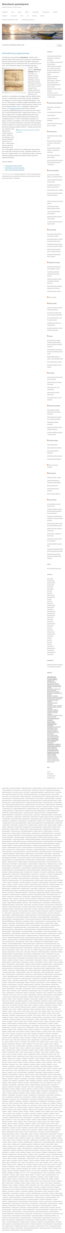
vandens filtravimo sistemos (52, 796)
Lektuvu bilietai (53, 131)
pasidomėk (25, 1168)
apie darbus (47, 1035)
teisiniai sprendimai (22, 1072)
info (20, 880)
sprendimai (28, 1193)
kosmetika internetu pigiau (20, 927)
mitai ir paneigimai (29, 960)
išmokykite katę (51, 872)
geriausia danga (42, 980)
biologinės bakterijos (22, 900)
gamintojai (30, 1052)
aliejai (56, 1111)
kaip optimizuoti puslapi (25, 1217)
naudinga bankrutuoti (43, 986)
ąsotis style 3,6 (15, 913)
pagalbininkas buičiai (50, 968)
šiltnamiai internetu (56, 902)
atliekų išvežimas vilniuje (40, 894)
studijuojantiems (46, 1138)
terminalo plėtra (24, 1133)
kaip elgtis (32, 982)
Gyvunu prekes (52, 229)
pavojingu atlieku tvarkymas (22, 925)
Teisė (21, 16)
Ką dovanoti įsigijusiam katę (54, 459)
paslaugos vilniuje (52, 933)
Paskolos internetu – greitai (54, 477)
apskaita (44, 1076)
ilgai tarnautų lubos (56, 1228)
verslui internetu (49, 1088)
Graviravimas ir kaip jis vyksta (13, 166)
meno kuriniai (51, 717)
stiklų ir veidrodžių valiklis (48, 972)
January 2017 (50, 621)
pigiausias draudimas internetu (48, 1117)
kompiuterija (13, 1099)
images (31, 1174)
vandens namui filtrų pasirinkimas (34, 802)
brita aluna (38, 910)
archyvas (38, 1174)
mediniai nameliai (39, 923)
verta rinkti (42, 1027)
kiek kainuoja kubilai (48, 841)
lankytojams (52, 1170)
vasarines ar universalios (46, 1199)
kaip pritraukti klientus (49, 1221)
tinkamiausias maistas (36, 896)
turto (26, 1013)
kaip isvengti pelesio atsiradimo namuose (43, 835)
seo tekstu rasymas (24, 1221)
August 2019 (50, 609)
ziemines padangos (33, 863)
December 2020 (51, 605)
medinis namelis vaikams (52, 713)
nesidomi (10, 1011)
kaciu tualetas (14, 878)
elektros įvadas (58, 1148)
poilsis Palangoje (47, 1078)
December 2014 (51, 648)
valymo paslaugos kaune (31, 915)
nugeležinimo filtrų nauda (33, 808)
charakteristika (31, 1054)
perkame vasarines (26, 1215)
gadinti (59, 1062)
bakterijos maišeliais (13, 939)
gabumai (42, 1136)
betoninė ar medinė (47, 976)
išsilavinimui (19, 1140)
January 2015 (50, 646)
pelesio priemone (20, 923)
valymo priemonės (10, 974)
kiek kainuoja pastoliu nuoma (26, 945)
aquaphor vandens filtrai (8, 814)
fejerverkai (33, 898)
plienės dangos (55, 1158)
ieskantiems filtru (41, 898)
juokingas (11, 1041)
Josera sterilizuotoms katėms (54, 447)
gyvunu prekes (5, 788)
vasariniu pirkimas (16, 1203)
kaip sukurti (44, 966)
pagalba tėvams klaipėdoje (43, 929)
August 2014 (50, 654)
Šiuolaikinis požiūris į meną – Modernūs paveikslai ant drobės (54, 72)
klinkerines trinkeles (6, 919)
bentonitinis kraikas (54, 878)
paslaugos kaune (11, 992)
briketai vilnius (51, 682)
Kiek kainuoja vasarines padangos (40, 868)
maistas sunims (27, 904)
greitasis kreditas (39, 853)
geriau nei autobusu (52, 955)
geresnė (18, 1127)
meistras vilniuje (15, 874)
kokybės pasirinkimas (7, 966)
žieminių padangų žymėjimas (50, 788)
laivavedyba (33, 1185)
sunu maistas (42, 874)
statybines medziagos (51, 949)
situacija (50, 1000)
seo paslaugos (52, 738)
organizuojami (56, 1183)
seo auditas (32, 1221)
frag (57, 1115)
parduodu (16, 1035)
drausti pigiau (49, 1009)
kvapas (25, 1005)
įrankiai (17, 1152)
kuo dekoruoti (41, 1033)
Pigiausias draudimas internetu (55, 664)
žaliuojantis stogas (20, 1195)
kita (38, 1162)
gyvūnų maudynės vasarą (15, 906)
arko (32, 949)
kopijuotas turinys (30, 1219)
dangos (8, 990)
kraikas (47, 908)
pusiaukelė (58, 1136)
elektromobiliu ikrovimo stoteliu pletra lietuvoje (31, 843)
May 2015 (49, 642)
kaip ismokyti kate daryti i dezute (9, 890)
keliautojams (19, 1101)
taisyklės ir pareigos (6, 955)
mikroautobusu (15, 996)
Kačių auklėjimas (51, 115)
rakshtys (23, 1183)
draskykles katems (47, 855)
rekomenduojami (6, 1193)
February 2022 (50, 595)
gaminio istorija (28, 968)
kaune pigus (58, 990)
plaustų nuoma (46, 1181)
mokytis (53, 1105)
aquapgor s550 (59, 820)
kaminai (26, 1178)
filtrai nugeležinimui (7, 790)
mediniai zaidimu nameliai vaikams (52, 710)
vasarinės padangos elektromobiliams (23, 845)
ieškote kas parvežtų (17, 955)
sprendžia (32, 1064)
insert (41, 1082)
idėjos (49, 1031)
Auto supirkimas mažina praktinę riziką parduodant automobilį (54, 412)
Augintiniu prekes (53, 440)
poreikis (61, 1156)
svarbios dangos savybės (57, 1195)
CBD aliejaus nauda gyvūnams (54, 456)
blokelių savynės (29, 1195)
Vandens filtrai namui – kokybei (55, 190)
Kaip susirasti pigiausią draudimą (14, 170)
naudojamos (26, 1064)
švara (7, 1005)
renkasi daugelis (23, 1187)
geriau (55, 962)
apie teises (39, 1080)
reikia (21, 1064)
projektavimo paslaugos (26, 1144)
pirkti (17, 1031)
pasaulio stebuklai (20, 1045)
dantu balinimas (24, 996)
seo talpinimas (31, 1078)
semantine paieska (36, 1217)
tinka (35, 1011)
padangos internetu (30, 859)
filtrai (48, 690)
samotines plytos (37, 947)
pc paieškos (53, 1027)
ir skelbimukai (9, 1097)
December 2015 (51, 634)
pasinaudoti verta (13, 986)
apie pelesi (58, 1221)
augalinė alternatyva (44, 882)
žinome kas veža (51, 958)
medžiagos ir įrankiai (22, 1029)
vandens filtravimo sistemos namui (21, 800)
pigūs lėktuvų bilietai (51, 1174)
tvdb (19, 1119)
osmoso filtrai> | (17, 790)
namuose (17, 1191)
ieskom (6, 1041)
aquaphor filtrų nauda (16, 818)
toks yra (40, 990)
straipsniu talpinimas (53, 751)
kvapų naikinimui (56, 1060)
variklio (21, 1103)
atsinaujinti (56, 1187)
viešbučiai (34, 1119)
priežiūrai (17, 1007)
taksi (55, 992)
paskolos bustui (28, 872)
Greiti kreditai (52, 473)
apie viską (26, 1082)
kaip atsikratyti (48, 1005)
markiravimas (16, 1037)
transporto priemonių (48, 994)
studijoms (37, 1136)
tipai (9, 1007)
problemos (48, 1033)
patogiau (51, 962)
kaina (7, 1000)
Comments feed (51, 775)
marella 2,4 (51, 910)
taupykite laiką (52, 986)
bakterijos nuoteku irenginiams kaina (51, 919)
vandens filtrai (51, 756)
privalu (17, 1136)
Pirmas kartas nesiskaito (55, 666)
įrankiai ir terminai (16, 962)
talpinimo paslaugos (17, 1115)
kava (11, 1070)
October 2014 (50, 650)
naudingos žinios (18, 1097)
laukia (56, 1156)
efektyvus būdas (25, 962)
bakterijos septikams (39, 939)
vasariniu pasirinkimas (46, 1205)
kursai (15, 1072)
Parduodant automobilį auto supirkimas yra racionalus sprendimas (54, 58)
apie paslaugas (35, 1025)
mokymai (27, 1181)
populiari (14, 1056)
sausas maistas (50, 888)
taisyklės (33, 1093)
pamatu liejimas (57, 945)
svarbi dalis (27, 1048)
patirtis (9, 980)
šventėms (58, 1025)
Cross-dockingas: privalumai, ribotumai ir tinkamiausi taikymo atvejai (55, 351)
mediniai (18, 1050)
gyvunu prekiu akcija (39, 890)
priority (52, 1041)
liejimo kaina (37, 1029)
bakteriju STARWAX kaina (8, 921)
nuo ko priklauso (38, 962)
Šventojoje (4, 1121)
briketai (14, 1105)
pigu (48, 1121)
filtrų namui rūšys (40, 804)
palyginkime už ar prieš (39, 968)
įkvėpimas (38, 1152)
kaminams (14, 1178)
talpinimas (42, 996)
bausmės (11, 1017)
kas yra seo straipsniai (52, 849)
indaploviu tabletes (21, 972)
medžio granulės (52, 715)
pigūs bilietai (39, 1078)
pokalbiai (38, 1093)
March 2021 (50, 603)
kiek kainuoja (37, 984)
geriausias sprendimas (53, 966)
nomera (16, 1041)
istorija (18, 1039)
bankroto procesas (23, 986)
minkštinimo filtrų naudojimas (52, 790)
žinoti (57, 1105)
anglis (31, 941)
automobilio (12, 1015)
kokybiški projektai (28, 1142)
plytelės (57, 1191)
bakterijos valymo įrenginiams (37, 1003)
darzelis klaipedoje (18, 929)
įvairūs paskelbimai (34, 1082)
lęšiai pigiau (57, 913)
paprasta (4, 1023)
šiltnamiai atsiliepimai (56, 892)
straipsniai (15, 898)
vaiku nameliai (51, 754)
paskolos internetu (19, 853)
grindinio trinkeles (10, 949)
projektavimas (59, 1142)
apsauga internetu (58, 1088)
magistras (59, 1138)
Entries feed (50, 773)
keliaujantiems (31, 1072)
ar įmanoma (36, 1187)
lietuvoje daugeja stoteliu (49, 843)
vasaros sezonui (28, 1213)
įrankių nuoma (19, 951)
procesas (21, 960)
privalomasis (60, 1017)
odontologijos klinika (25, 874)
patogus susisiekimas (36, 964)
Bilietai (27, 12)
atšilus (14, 1011)
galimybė (45, 1045)
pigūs (3, 1076)
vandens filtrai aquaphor (47, 814)
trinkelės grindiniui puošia (29, 943)
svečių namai (33, 1113)
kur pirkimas (19, 1033)
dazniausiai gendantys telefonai (32, 839)
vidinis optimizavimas (57, 851)
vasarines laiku (48, 1201)
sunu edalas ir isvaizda (54, 884)
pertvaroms (37, 1160)
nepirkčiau (57, 1056)
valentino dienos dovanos (33, 927)
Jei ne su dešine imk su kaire (54, 568)
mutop (44, 1172)
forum (50, 1162)
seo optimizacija (52, 735)
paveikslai (50, 725)
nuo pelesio (32, 933)
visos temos (44, 1093)
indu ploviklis (12, 925)
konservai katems (35, 878)
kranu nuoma (27, 951)
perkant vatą (51, 1191)
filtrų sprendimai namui (36, 800)
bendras (22, 1174)
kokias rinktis (11, 970)
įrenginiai (4, 1007)
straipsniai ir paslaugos (12, 1093)
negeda (46, 1043)
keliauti (44, 1105)
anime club (58, 1166)
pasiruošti (20, 1021)
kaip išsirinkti (44, 1054)
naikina (3, 1000)
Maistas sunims (53, 303)
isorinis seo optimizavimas (19, 851)
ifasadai (33, 1035)
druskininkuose (21, 1070)
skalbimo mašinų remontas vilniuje (54, 745)
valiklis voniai (29, 972)
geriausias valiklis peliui (27, 847)
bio (28, 1003)
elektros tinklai (49, 1144)
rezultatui (4, 1111)
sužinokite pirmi (32, 1095)
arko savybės (45, 1193)
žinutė (39, 1011)
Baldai (19, 12)
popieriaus (34, 1037)
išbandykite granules (13, 976)
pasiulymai (20, 1082)
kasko (53, 1013)
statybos (42, 945)
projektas (43, 1144)
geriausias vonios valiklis (13, 843)
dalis (14, 1113)
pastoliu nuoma (11, 951)
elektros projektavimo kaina (9, 1148)
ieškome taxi (39, 992)
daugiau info (26, 1009)
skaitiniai (40, 1168)
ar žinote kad (24, 1191)
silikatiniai (51, 1193)
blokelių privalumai (52, 978)
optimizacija (43, 1150)
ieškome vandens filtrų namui (50, 800)
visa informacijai (41, 1095)
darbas (30, 1133)
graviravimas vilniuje (19, 176)
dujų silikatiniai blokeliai (47, 941)
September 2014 (51, 652)
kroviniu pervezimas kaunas (44, 915)
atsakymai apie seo (20, 1219)
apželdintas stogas (36, 1193)
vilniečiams (21, 1185)
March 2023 (50, 587)
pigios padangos (16, 868)
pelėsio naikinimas (27, 1117)
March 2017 (50, 619)
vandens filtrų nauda (49, 792)
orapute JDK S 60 (49, 923)
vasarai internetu (47, 1213)
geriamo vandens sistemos (16, 812)
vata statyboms (11, 1195)
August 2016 (50, 625)
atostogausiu (5, 1045)
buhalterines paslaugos (41, 933)
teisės (58, 1082)
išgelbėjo (48, 1111)
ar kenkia (41, 1005)
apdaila (25, 1035)
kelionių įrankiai (49, 1095)
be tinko (29, 1033)
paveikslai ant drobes (54, 727)
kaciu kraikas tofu (13, 910)
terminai (22, 1048)
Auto (12, 12)
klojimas (50, 1054)
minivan (50, 1043)
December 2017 (51, 613)
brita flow (22, 913)
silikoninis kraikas (44, 878)
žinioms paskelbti (25, 1091)
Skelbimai (4, 16)
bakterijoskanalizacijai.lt (7, 929)
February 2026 (50, 580)
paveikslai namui (52, 730)
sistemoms (30, 1066)
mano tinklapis (13, 1162)
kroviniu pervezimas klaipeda (22, 917)
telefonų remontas (48, 831)
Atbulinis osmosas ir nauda (54, 291)
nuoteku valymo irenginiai (8, 1133)
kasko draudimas (58, 994)
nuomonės (35, 1088)
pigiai (21, 1035)
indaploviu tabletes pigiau (22, 970)
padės (25, 1021)
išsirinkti (4, 1021)
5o (59, 1039)
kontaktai (60, 882)
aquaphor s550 (26, 827)
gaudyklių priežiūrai (29, 976)
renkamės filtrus (26, 896)
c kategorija (43, 1115)
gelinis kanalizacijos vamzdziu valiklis (34, 937)
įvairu (39, 1166)
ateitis (48, 1164)
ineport (37, 1043)
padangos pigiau (43, 863)
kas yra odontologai (23, 910)
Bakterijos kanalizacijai (28, 19)
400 (15, 1039)
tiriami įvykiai (28, 1017)
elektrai (9, 1142)
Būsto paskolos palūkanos (53, 493)
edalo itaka (45, 884)
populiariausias (30, 1019)
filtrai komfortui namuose (18, 798)
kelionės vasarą (43, 955)
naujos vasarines (25, 1203)
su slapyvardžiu (51, 1093)
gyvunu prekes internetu (35, 884)
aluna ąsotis (45, 910)
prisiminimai (11, 1138)
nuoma (33, 1076)
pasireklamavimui (39, 1086)
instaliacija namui (38, 1142)
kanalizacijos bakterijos (44, 900)
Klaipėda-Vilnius (30, 1027)
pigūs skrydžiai (5, 1162)
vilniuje (11, 994)
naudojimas (18, 1060)
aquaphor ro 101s (56, 827)
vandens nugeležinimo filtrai (53, 760)
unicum (23, 1162)
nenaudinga (46, 1029)
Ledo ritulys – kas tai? (52, 93)
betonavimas (54, 1035)
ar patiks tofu (35, 882)
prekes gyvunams (39, 880)
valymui (55, 1062)
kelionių (43, 1015)
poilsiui (15, 1121)
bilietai (36, 1074)
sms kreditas (32, 1226)
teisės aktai (29, 1015)
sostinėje (4, 1123)
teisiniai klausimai (34, 1101)
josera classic (29, 849)
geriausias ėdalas (56, 896)
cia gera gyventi (33, 1070)
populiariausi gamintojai (50, 1215)
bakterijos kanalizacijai (7, 927)
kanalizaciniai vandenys (32, 935)
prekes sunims (42, 888)
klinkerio (38, 1054)
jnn (12, 1119)
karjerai (53, 1136)
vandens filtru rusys (22, 820)
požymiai (32, 1009)
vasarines (41, 1201)
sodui (30, 902)
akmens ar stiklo (54, 1189)
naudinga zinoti (12, 1205)
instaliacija (10, 1146)
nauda (3, 1005)
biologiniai (55, 1007)
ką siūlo (4, 992)
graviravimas (34, 174)
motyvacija (27, 1031)
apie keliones (5, 1084)
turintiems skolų (11, 982)
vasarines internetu (23, 1201)
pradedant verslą (12, 1154)
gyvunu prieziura (48, 880)
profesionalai (5, 1035)
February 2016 (50, 632)
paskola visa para (9, 1226)
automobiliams (12, 1084)
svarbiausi (4, 998)
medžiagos (34, 1033)
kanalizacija (57, 998)
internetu (54, 1017)
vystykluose (29, 1043)
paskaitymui (22, 1170)
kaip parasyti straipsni (14, 1217)
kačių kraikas (40, 906)
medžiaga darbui (34, 1140)
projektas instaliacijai (57, 1146)
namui (10, 1009)
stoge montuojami (38, 1045)
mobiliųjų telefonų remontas (19, 841)
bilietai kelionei (5, 1088)
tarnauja (10, 1062)
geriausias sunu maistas (38, 904)
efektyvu (38, 1064)
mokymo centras (34, 1181)
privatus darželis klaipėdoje (50, 931)
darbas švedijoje (32, 994)
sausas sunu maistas (13, 880)
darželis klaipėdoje (16, 931)
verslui (35, 1154)
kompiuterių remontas (54, 699)
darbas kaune (25, 990)
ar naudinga (43, 1187)
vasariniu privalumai (17, 1209)
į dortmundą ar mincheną (32, 958)
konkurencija (32, 992)
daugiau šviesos (21, 1056)
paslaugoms (25, 1101)
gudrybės (51, 1129)
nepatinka (51, 998)
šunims (4, 882)
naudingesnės (11, 1066)
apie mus (4, 884)
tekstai (9, 1082)
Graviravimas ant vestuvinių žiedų (14, 168)
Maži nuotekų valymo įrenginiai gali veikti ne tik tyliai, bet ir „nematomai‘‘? (55, 162)
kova (13, 1060)
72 (26, 1172)
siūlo (53, 996)
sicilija (47, 1226)
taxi (22, 994)
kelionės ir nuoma (21, 1027)
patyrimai (25, 1095)
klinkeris (32, 921)
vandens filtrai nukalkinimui (37, 792)
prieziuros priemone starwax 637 (33, 919)
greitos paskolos (6, 1230)
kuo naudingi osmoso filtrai (38, 796)
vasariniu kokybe (43, 1203)
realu (60, 1162)
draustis (40, 1105)
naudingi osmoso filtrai (25, 796)
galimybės (4, 1011)
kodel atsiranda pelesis (36, 1223)
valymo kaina (5, 1064)
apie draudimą (34, 998)
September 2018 (51, 611)
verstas (4, 1054)
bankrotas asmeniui (28, 984)
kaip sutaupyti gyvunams (28, 880)
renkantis (10, 1029)
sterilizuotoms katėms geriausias (35, 841)
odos (48, 1037)
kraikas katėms (47, 906)
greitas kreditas (48, 853)
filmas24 (24, 1041)
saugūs (19, 1011)
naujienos (9, 884)
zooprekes (5, 1117)
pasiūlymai (38, 1009)
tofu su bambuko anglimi (20, 870)
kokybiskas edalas (6, 888)
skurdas (47, 1041)
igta (27, 1070)
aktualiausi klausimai (54, 960)
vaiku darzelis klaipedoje (30, 929)
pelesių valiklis (11, 923)
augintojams (5, 898)
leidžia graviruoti (15, 108)
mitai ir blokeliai (15, 1193)
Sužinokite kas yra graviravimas (15, 53)
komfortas (4, 1052)
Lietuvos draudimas (54, 170)
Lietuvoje (20, 1154)
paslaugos (9, 960)
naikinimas (54, 1058)
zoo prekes (33, 913)
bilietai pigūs (18, 1076)
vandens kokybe (52, 757)
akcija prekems (27, 908)
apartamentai (51, 1119)
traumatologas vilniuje (52, 894)
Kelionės (55, 12)
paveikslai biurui (52, 728)
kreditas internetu (24, 855)
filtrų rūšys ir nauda (17, 792)
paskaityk (45, 1168)
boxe (19, 1162)
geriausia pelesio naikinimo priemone (21, 1223)
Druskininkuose (10, 1131)
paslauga (44, 1011)
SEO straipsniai (52, 499)
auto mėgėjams (23, 1078)
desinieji (27, 1074)
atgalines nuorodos (52, 678)
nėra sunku (13, 1027)
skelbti (60, 1105)
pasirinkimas (56, 976)
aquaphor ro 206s (24, 829)
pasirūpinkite (11, 1052)
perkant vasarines (37, 1213)
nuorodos (15, 884)
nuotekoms (59, 1003)
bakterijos (37, 996)
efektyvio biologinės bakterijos (14, 902)
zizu (29, 1105)
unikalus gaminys (58, 988)
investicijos (44, 1031)
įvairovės (18, 1166)
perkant (45, 1191)
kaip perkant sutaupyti (11, 886)
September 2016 (51, 623)
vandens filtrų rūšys (50, 804)
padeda (55, 1000)
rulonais (5, 976)
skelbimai (58, 1029)
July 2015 (49, 638)
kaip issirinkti (11, 892)
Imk (28, 16)
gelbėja (37, 1027)
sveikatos (44, 1013)
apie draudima (20, 1084)
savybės (11, 1035)
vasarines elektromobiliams (42, 1209)
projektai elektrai (30, 1146)
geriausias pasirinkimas (7, 968)
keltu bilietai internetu (57, 1154)
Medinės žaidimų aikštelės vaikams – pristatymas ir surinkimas (53, 150)
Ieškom (42, 16)
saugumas (33, 1123)
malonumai (17, 1189)
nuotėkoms (31, 1107)
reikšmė (13, 1136)
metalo (22, 1037)
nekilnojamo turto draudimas (44, 1156)
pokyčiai (22, 1181)
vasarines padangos (22, 863)
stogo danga (52, 747)
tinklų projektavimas (27, 1148)
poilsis (56, 1119)
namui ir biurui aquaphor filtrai (19, 823)
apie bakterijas (36, 1000)
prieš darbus (31, 1058)
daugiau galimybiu (46, 1217)
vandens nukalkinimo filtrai (53, 810)
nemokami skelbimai (13, 1176)
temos (33, 1138)
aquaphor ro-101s (41, 820)
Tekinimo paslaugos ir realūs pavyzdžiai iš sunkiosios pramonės (54, 281)
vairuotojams (34, 1105)
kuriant (3, 1033)
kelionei (28, 1011)
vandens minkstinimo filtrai (53, 759)
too (3, 1041)
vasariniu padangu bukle (28, 1209)
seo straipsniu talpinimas (51, 742)
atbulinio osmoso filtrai (11, 794)
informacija (45, 960)
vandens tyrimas (50, 761)
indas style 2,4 (8, 913)
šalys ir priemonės (7, 1091)
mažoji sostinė (19, 992)
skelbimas (33, 1041)
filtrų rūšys (60, 788)
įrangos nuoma (48, 945)
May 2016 (49, 627)
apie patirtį (24, 1086)
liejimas (10, 1037)
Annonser (5, 12)
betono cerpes (55, 947)
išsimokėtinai (36, 1115)
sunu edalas (49, 874)
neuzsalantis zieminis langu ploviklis (36, 861)
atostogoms (5, 1013)
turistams (10, 1121)
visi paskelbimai (42, 1101)
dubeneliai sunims (44, 876)
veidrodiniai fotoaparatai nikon (31, 1228)
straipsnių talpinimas (38, 974)
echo (46, 1183)
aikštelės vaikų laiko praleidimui (45, 837)
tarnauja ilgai (38, 976)
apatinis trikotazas (55, 925)
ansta (14, 1045)
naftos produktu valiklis (55, 1226)
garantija (60, 1152)
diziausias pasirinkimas (33, 1207)
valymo (4, 1113)
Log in (48, 771)
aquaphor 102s (5, 829)
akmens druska (19, 1228)
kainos (25, 994)
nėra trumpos (47, 1109)
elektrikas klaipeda (29, 923)
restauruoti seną (6, 1189)
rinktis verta (14, 990)
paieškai (38, 1091)
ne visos (55, 1064)
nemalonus (35, 1005)
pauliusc (57, 1041)
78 (23, 1172)
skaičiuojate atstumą (47, 964)
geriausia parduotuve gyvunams (41, 886)
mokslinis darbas (43, 1133)
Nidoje (56, 1123)
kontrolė (16, 1017)
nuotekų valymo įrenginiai (46, 1066)
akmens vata (42, 949)
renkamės (20, 1005)
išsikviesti (26, 992)
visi (41, 1029)
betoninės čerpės (23, 980)
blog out (28, 1170)
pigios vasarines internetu (42, 1211)
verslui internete (56, 1150)
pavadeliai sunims (25, 888)
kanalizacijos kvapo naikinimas (16, 947)
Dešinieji (34, 16)
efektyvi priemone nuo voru (40, 847)
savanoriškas (52, 1021)
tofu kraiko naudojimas (25, 882)
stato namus (5, 947)
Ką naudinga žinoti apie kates (54, 112)
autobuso (26, 1103)
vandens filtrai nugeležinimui (47, 808)
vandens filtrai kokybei (49, 798)
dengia (47, 1052)
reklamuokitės (11, 1095)
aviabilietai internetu (14, 1117)
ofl (33, 1043)
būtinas (43, 1009)
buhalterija (38, 1076)
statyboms (25, 1160)
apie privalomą (46, 1017)
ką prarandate (38, 960)
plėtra (4, 1136)
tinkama (17, 1052)
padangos (56, 1043)
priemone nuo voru (15, 831)
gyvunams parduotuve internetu (25, 886)
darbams (31, 1029)
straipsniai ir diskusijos (35, 1084)
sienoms (20, 1160)
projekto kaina (36, 1144)
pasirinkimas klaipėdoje (27, 931)
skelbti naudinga (20, 982)
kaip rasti (46, 1025)
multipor (18, 949)
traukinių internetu (10, 1076)
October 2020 (50, 607)
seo (20, 1041)
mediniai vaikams (6, 915)
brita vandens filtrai (37, 902)
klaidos (49, 1011)
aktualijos (4, 1170)
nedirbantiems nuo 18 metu (21, 1226)
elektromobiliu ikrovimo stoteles (15, 872)
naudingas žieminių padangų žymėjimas (42, 845)
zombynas (49, 1115)
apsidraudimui (21, 1080)
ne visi (16, 1064)
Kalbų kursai (45, 12)
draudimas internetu (53, 689)
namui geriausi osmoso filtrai (28, 806)
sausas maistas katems (24, 878)
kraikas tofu (5, 880)
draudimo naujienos (12, 1023)
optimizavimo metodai (41, 1219)
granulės (53, 690)
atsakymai (22, 1193)
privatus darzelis (47, 902)
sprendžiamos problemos (22, 1000)
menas (60, 715)
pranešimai (16, 1170)
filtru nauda (56, 898)
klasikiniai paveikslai (53, 692)
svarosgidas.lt (53, 951)
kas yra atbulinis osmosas (45, 794)
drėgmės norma (32, 1189)
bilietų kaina (20, 1107)
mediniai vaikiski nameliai (52, 703)
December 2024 (51, 582)
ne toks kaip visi (58, 970)
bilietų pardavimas (13, 1074)
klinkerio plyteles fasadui (55, 697)
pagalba (27, 982)
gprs (15, 1119)
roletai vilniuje (29, 1045)
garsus (41, 1043)
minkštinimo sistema (7, 792)
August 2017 (50, 617)
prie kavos (34, 1168)
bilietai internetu (57, 1074)
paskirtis (9, 978)
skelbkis (14, 1091)
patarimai (48, 996)
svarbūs (58, 1109)
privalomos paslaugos (37, 1017)
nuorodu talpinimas (52, 722)
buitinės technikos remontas (54, 684)
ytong (22, 949)
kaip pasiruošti (42, 958)
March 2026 (50, 578)
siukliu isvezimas (54, 917)
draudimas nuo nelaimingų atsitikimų (16, 1156)
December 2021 (51, 597)
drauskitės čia (58, 1095)
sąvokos (24, 1019)
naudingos (30, 1060)
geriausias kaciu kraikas (18, 839)
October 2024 (50, 585)
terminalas (35, 1133)
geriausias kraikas (19, 908)
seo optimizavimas (53, 736)
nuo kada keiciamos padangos (52, 865)
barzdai (48, 1027)
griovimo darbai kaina (35, 925)
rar (54, 1115)
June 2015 (49, 640)
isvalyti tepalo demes (52, 857)
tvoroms (4, 978)
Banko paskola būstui (52, 485)
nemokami (31, 1111)
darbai (7, 1039)
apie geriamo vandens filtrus (30, 794)
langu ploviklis (13, 863)
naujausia (29, 1164)
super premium (34, 874)
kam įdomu (10, 1086)
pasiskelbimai (55, 1086)
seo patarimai (50, 1219)
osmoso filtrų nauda (26, 790)
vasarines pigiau (34, 1203)
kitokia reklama (41, 1097)
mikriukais (27, 964)
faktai (48, 980)
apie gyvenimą (48, 1086)
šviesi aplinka (24, 1050)
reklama (41, 1035)
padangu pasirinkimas (39, 865)
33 (21, 1172)
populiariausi (20, 998)
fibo (29, 949)
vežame (43, 953)
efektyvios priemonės (26, 1007)
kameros (21, 1017)
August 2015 (50, 636)
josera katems (9, 876)
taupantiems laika (6, 1203)
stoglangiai (5, 1048)
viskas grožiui (33, 1099)
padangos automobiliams (15, 1197)
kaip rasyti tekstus (10, 1219)
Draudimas (36, 12)
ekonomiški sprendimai (18, 966)
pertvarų (46, 1176)
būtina (13, 1031)
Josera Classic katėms (52, 444)
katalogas (14, 1082)
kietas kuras (34, 951)
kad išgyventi (19, 1095)
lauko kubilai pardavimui (27, 831)
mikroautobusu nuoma (53, 719)
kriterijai (45, 962)
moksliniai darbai (31, 1158)
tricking (23, 1043)
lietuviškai (18, 1113)
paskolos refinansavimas (36, 855)
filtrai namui (39, 806)
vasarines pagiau (54, 1209)
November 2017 (51, 615)
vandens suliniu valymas (44, 935)
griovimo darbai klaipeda (44, 917)
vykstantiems (6, 1019)
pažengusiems (23, 1136)
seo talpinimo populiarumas (19, 1199)
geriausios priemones (20, 935)
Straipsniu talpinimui (54, 262)
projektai (14, 1142)
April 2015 (49, 644)
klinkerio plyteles (52, 696)
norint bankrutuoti (33, 986)
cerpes (49, 687)
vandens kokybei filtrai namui (18, 802)
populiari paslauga (18, 953)
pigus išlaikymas (27, 988)
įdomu (37, 1183)
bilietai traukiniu (43, 1074)
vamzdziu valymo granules (9, 972)
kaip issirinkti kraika (49, 890)
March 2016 (50, 630)
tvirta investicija (15, 978)
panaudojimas (33, 1176)
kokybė (59, 1005)
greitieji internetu (15, 1230)
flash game (18, 1043)
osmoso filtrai (35, 790)
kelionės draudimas (32, 1013)
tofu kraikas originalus (46, 870)
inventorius (59, 1031)
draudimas (10, 1068)
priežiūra (41, 1050)
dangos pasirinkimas (19, 968)
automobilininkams (53, 1091)
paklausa (38, 1125)
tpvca (51, 1015)
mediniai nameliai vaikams (52, 700)
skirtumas (18, 1129)
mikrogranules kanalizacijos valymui (15, 937)
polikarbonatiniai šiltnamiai (21, 892)
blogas (10, 898)
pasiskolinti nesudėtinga (8, 853)
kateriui (50, 1183)
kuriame (27, 966)
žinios (38, 1170)
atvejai (41, 1025)
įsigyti (54, 1054)
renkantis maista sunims (45, 1228)
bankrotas (53, 980)
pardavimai (47, 1050)
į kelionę (28, 1093)
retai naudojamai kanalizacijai (26, 939)
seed (29, 1041)
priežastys (19, 1009)
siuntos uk (23, 1119)
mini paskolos (36, 872)
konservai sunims (6, 878)
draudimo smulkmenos (48, 1072)
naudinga (31, 1050)
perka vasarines (36, 1205)
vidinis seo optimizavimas (32, 851)
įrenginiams (24, 1060)
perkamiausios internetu (8, 908)
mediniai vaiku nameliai (54, 705)
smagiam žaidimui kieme (31, 837)
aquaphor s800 (32, 820)
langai (13, 1050)
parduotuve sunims (39, 1197)
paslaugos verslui (45, 1084)
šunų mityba (24, 906)
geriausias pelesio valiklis (40, 849)
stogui (42, 1052)
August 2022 (50, 589)
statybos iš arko (39, 943)
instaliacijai (20, 1142)
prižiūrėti (20, 1062)
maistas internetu (47, 896)
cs (35, 1162)
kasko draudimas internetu (52, 1125)
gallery (43, 1174)
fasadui (4, 1195)
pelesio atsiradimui (6, 1223)
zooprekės (34, 908)
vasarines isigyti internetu (29, 1211)
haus (25, 949)
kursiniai (13, 1140)
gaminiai (9, 1054)
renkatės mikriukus (57, 964)
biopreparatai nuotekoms (18, 919)
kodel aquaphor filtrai (49, 823)
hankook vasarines (21, 1205)
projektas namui (15, 1144)
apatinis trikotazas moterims (47, 927)
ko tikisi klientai (37, 941)
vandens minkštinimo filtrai (19, 808)
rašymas (10, 1111)
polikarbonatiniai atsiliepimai (43, 892)
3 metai (47, 982)
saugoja (50, 1019)
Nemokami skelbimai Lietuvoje (10, 19)
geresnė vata (11, 1191)
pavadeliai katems (16, 888)
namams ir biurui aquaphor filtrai (35, 823)
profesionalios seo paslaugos (53, 733)
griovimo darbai (28, 947)
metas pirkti (12, 1048)
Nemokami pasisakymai (15, 4)
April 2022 (49, 593)
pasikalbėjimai (50, 1166)
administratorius (11, 988)
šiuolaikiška (44, 1152)
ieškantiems (27, 998)
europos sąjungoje (12, 984)
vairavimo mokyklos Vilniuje (51, 1131)
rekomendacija (43, 1019)
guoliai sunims (35, 876)
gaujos (28, 1039)
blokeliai (36, 949)
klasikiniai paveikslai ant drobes (54, 693)
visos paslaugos (51, 1101)
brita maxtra (32, 910)
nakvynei (27, 1113)
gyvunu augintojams (58, 880)
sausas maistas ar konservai (39, 857)
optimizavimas (5, 1152)
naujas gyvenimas (40, 982)
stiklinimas (27, 1076)
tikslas (42, 1107)
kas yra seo (56, 831)
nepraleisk (19, 1168)
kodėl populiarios (21, 958)
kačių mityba (43, 872)
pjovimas (44, 1037)
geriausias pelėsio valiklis (14, 835)
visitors (60, 1115)
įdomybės (23, 1166)
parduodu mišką (20, 974)
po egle (40, 1056)
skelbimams (49, 1082)
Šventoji (57, 1113)
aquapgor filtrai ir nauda (36, 818)
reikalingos (40, 1109)
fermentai (4, 1062)
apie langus (45, 1080)
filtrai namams (39, 798)
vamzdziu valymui (48, 937)
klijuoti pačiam (45, 1189)
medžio (52, 1037)
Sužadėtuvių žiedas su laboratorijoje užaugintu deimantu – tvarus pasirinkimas (54, 511)
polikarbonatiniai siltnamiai (8, 904)
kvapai (45, 998)
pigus (44, 992)
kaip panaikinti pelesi (40, 921)
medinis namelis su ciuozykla (24, 857)
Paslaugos (14, 16)
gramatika (14, 1158)
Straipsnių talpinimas (54, 405)
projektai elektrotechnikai (49, 1142)
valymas (24, 1066)
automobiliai (39, 1072)
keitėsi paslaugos (33, 990)
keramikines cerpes (46, 947)
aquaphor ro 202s (14, 829)
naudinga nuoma (6, 1027)
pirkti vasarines (23, 1207)
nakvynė (33, 1125)
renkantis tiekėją (10, 964)
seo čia (3, 1097)
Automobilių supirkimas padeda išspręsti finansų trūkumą (53, 274)
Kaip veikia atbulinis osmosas (54, 362)
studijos (17, 1138)
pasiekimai (15, 1185)
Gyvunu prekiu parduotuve (56, 103)
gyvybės (39, 1015)
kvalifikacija (4, 1185)
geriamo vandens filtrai (36, 827)
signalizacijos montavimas (27, 894)
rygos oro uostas (7, 996)
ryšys (53, 1011)
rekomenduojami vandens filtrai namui (15, 804)
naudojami (12, 1033)
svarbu (56, 1011)
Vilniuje (39, 1119)
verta (54, 1019)
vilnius (18, 994)
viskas (41, 1162)
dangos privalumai (33, 980)
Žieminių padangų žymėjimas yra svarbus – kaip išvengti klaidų (54, 143)
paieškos (4, 1031)
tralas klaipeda (33, 917)
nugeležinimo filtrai (47, 829)
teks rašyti (4, 1138)
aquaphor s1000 (7, 823)
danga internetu (38, 1191)
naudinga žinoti (36, 978)
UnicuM (50, 336)
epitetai (32, 962)
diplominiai (38, 1138)
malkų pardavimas (20, 941)
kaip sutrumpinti (27, 953)
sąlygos (57, 996)
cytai (38, 1041)
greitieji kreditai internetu (13, 855)
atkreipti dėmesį (12, 958)
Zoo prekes (51, 373)
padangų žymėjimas (26, 788)
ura (32, 1170)
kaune (19, 990)
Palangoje (44, 1119)
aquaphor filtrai (18, 814)
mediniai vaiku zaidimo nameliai (54, 707)
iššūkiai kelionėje (37, 953)
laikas (14, 998)
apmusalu (16, 1103)
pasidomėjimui (44, 1170)
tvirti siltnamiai (32, 892)
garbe (35, 1109)
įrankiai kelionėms (24, 1099)
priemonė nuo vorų (38, 831)
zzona (56, 1039)
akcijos (10, 1013)
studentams (53, 1138)
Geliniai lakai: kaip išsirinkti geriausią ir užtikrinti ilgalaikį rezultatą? (54, 556)
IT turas (15, 1070)
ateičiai (9, 1158)
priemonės (21, 976)
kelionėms (14, 1080)
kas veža (57, 953)
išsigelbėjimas (53, 982)
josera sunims (17, 876)
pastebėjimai (20, 1164)
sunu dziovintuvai (53, 876)
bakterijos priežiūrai (49, 939)
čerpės (3, 990)
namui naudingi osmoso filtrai (13, 806)
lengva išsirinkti (49, 988)
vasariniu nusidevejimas (7, 1213)
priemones (33, 1068)
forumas (58, 1170)
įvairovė (33, 1183)
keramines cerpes (10, 941)
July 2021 (49, 599)
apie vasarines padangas (37, 1215)
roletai (25, 1121)
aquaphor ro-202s (33, 825)
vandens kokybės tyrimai (52, 758)
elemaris (28, 913)
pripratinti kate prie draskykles (9, 857)
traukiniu (32, 1074)
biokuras (19, 1105)
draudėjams (22, 1093)
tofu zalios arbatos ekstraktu (33, 870)
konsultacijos (40, 1099)
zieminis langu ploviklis (51, 861)
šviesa (17, 1048)
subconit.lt (39, 994)
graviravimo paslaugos (30, 176)
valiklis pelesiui (18, 921)
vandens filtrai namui (30, 798)
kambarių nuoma (32, 1121)
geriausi (19, 1109)
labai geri (26, 1111)
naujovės (35, 1166)
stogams (49, 1158)
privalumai (52, 1029)
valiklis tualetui (37, 972)
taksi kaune (45, 990)
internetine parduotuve (15, 788)
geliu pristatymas (46, 925)
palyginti (10, 998)
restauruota (50, 1187)
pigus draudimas (52, 731)
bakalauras (50, 681)
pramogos (52, 1127)
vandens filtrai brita (54, 908)
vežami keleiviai (50, 953)
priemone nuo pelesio (51, 921)
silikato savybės (58, 1193)
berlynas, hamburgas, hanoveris (30, 955)
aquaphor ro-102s (50, 820)
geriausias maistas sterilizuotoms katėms (51, 839)
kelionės (49, 1013)
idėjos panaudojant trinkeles (15, 943)
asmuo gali (20, 984)
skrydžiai (50, 1023)
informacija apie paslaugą (50, 943)
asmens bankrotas (46, 984)
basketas (42, 1041)
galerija (27, 1174)
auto (10, 1080)
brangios (58, 1021)
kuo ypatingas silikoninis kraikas (25, 890)
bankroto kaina (54, 984)
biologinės (31, 996)
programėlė (5, 994)
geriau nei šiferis (40, 988)
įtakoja (38, 966)
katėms (9, 882)
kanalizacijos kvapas (33, 900)
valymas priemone (48, 974)
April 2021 (49, 601)
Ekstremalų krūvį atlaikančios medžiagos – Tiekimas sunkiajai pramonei (55, 518)
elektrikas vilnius (10, 917)
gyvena (10, 1185)
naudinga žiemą (58, 1045)
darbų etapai (26, 1140)
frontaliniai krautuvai (15, 894)
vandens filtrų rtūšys (48, 802)
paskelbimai (33, 1080)
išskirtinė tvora (28, 974)
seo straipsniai (52, 740)
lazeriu (11, 1039)
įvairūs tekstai (54, 1084)
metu (38, 1123)
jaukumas (19, 1058)
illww (10, 1045)
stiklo (39, 1037)
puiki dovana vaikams (19, 837)
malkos (27, 941)
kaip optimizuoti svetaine (45, 851)
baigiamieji (22, 1138)
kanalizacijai (44, 1000)
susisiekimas (50, 992)
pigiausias (52, 990)
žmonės (41, 1021)
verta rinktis (33, 966)
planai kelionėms (27, 1097)
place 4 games (11, 1043)
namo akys (51, 1045)
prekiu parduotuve (54, 886)
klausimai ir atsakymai (15, 1019)
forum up (53, 1164)
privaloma (48, 1136)
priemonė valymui (58, 974)
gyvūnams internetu (57, 906)
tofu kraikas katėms (42, 913)
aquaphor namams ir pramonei (46, 816)
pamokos (25, 1154)
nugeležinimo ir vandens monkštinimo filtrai (35, 810)
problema (41, 998)
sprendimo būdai (42, 1007)
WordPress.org (51, 777)
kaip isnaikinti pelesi (47, 1223)
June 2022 (49, 591)
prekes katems (34, 888)
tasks (29, 1086)
